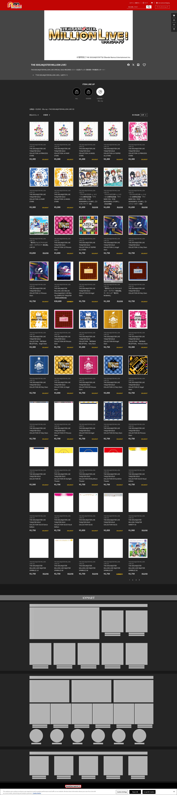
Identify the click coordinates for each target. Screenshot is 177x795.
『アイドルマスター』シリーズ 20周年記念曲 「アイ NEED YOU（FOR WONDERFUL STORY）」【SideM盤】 (112, 206)
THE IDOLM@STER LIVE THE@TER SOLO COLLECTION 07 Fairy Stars (39, 437)
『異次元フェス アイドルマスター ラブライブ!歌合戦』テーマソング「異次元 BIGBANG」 (113, 299)
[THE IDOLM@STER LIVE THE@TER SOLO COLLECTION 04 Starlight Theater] (63, 464)
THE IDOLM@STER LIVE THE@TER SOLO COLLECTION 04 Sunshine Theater (113, 484)
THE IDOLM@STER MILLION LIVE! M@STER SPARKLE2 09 (62, 575)
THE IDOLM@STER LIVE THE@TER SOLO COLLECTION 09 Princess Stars (62, 347)
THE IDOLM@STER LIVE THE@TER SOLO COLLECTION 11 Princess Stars (38, 299)
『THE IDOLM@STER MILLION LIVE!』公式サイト (51, 75)
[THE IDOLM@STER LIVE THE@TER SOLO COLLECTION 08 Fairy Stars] (39, 372)
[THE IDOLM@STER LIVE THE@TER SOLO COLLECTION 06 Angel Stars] (88, 418)
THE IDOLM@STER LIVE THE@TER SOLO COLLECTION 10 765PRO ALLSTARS (87, 253)
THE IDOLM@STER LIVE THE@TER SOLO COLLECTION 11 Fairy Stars (138, 252)
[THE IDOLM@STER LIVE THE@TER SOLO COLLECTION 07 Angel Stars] (138, 372)
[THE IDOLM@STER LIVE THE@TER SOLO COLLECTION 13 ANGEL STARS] (63, 184)
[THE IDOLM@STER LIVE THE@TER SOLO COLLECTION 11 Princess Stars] (39, 278)
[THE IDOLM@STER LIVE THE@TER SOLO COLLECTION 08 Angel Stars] (113, 326)
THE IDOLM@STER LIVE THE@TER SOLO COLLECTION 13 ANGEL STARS (62, 205)
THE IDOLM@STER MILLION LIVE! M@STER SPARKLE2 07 (112, 575)
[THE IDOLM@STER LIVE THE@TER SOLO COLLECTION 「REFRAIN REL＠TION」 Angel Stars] (39, 326)
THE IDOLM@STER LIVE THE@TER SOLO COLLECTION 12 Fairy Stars (113, 391)
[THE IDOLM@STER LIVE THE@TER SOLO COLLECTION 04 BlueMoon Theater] (88, 464)
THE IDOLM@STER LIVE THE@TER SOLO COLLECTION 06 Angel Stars (87, 438)
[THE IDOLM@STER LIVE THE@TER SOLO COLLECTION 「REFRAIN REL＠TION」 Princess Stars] (138, 326)
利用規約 (108, 788)
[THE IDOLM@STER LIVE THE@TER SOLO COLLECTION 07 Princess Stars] (63, 418)
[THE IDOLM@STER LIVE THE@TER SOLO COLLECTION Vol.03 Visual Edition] (138, 464)
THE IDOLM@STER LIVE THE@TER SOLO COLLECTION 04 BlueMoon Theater (88, 484)
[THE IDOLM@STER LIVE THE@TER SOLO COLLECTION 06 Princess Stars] (138, 418)
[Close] (174, 792)
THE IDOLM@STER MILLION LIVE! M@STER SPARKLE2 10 (38, 575)
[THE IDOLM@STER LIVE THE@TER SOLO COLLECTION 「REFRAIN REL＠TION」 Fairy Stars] (88, 326)
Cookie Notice (37, 793)
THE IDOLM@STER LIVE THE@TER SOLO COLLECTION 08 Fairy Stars (39, 391)
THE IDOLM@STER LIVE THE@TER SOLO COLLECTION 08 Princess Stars (87, 393)
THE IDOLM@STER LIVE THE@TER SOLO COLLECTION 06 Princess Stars (137, 438)
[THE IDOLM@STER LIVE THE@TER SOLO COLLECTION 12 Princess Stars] (63, 232)
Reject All (135, 792)
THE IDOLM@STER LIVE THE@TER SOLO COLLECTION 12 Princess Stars (62, 253)
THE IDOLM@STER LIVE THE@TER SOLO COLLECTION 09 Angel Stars (87, 299)
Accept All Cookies (149, 792)
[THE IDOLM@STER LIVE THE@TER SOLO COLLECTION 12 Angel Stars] (63, 372)
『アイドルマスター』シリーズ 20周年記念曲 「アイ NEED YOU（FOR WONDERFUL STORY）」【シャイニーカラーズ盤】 (138, 206)
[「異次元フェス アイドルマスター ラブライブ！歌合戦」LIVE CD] (39, 232)
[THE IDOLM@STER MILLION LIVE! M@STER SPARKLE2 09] (63, 555)
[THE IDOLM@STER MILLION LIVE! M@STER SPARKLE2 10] (39, 555)
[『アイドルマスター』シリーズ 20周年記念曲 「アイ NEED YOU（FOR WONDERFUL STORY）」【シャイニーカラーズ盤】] (138, 184)
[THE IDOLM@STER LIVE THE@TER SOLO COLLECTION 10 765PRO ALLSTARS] (88, 232)
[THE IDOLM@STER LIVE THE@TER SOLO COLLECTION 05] (39, 464)
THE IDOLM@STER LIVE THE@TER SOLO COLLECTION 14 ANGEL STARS (87, 159)
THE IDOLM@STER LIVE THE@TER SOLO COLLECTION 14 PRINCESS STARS (39, 159)
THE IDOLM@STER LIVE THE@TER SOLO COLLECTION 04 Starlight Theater (63, 484)
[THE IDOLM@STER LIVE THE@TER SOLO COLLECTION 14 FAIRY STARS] (63, 138)
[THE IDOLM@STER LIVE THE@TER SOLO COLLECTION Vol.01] (113, 509)
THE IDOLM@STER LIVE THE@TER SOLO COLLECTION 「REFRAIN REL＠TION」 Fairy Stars (87, 347)
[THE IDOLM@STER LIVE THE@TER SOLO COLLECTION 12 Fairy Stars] (113, 372)
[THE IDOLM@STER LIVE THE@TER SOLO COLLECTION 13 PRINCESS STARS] (138, 138)
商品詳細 (95, 214)
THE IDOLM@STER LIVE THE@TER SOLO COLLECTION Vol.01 (112, 529)
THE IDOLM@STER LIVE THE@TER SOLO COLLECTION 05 (38, 483)
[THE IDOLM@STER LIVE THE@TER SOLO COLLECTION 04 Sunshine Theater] (113, 464)
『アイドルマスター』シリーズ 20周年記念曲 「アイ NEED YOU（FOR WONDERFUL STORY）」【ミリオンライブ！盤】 (88, 206)
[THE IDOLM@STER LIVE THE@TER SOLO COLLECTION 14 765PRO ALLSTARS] (113, 138)
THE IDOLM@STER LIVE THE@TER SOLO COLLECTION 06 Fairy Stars (113, 437)
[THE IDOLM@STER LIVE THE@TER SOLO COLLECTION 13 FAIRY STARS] (39, 184)
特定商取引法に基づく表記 (91, 788)
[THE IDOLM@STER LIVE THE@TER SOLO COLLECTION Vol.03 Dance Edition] (39, 509)
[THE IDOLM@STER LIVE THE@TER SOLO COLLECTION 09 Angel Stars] (88, 278)
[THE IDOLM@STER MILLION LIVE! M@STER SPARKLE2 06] (138, 555)
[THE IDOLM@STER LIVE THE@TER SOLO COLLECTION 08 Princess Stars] (88, 372)
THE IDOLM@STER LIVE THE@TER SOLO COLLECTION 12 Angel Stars (62, 393)
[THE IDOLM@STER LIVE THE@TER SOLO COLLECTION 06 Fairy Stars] (113, 418)
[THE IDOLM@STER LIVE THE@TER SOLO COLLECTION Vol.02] (88, 509)
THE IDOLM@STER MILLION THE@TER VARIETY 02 (135, 529)
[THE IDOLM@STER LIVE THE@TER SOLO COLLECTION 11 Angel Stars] (113, 232)
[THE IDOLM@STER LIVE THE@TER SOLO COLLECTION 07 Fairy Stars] (39, 418)
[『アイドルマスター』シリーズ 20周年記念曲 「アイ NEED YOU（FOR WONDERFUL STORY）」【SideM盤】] (113, 184)
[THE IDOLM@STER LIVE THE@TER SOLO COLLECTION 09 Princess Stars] (63, 326)
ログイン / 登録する (134, 3)
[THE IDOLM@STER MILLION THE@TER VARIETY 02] (138, 509)
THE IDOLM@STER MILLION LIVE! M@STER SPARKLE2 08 (87, 575)
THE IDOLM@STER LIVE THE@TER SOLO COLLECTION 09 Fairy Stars (138, 297)
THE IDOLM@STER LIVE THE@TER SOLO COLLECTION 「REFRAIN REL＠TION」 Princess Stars (138, 347)
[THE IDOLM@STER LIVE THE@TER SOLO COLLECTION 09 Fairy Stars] (138, 278)
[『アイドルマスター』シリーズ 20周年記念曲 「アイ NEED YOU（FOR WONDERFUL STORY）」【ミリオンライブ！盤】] (88, 184)
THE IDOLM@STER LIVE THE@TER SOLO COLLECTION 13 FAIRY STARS (38, 205)
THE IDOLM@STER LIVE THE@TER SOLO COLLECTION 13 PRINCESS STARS (138, 159)
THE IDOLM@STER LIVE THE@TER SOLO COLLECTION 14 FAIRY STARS (62, 159)
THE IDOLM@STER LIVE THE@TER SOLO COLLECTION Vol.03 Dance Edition (39, 530)
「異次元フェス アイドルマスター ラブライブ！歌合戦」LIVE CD (39, 252)
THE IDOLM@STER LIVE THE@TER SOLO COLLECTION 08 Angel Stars (112, 347)
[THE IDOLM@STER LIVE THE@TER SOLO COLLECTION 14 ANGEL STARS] (88, 138)
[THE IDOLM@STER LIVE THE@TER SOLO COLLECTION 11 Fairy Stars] (138, 232)
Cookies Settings (122, 792)
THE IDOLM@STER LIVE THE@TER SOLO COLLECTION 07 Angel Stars (137, 393)
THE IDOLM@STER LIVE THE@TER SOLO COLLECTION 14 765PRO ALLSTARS (112, 159)
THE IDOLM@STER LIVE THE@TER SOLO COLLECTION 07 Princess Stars (62, 438)
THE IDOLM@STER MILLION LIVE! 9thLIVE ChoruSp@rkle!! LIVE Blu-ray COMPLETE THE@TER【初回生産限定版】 (63, 300)
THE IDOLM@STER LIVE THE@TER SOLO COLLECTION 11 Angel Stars (112, 253)
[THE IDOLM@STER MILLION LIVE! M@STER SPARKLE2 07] (113, 555)
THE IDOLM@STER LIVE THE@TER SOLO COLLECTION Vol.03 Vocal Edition (63, 530)
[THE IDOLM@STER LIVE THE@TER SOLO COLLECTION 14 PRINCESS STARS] (39, 138)
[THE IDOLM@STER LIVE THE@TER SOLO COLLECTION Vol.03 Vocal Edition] (63, 509)
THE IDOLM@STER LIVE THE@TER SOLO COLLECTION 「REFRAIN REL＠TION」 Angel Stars (38, 347)
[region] (88, 792)
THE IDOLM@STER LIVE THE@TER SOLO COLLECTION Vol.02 (87, 529)
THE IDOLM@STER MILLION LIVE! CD (38, 153)
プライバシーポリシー (72, 788)
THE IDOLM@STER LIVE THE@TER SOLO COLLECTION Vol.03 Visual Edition (137, 484)
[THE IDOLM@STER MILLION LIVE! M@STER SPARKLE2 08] (88, 555)
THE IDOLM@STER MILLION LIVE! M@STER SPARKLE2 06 (137, 575)
